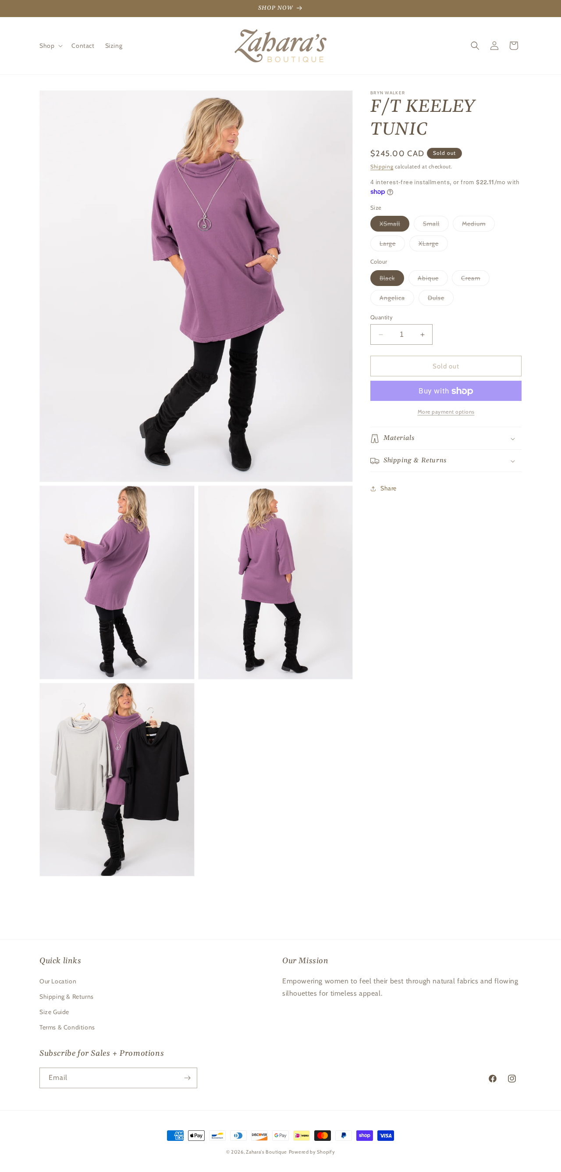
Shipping (382, 166)
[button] (50, 45)
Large (392, 245)
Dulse (441, 299)
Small (436, 226)
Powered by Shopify (312, 1152)
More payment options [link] (446, 412)
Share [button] (388, 488)
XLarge (433, 245)
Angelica (397, 299)
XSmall (394, 226)
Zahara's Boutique (266, 1152)
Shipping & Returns (66, 996)
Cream (475, 280)
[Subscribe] (187, 1078)
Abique (433, 280)
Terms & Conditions (67, 1027)
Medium (478, 226)
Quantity (381, 317)
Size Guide (54, 1012)
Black (392, 280)
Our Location (57, 981)
